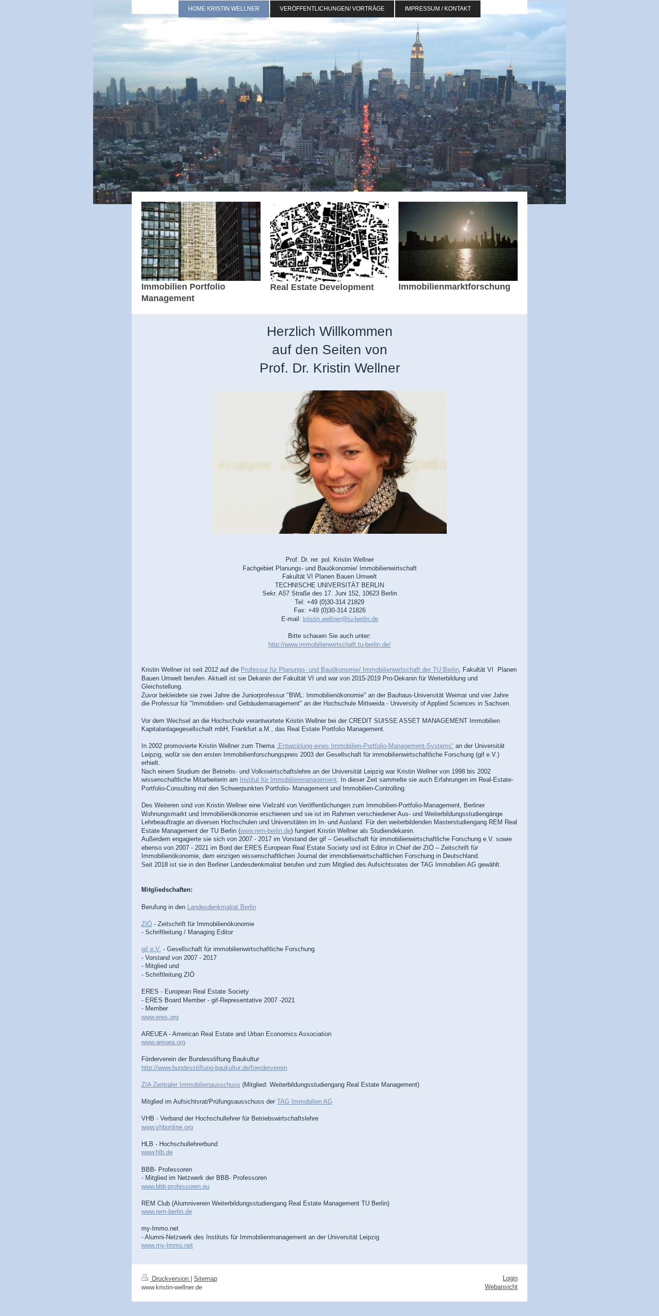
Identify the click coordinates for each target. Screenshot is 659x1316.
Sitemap (205, 1278)
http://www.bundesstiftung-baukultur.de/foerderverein (214, 1067)
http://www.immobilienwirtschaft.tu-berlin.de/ (329, 644)
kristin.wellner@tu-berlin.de (340, 619)
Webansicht (501, 1286)
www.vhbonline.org (167, 1127)
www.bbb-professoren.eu (175, 1186)
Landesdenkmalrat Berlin (221, 907)
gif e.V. (151, 949)
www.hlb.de (157, 1152)
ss (236, 1084)
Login (510, 1278)
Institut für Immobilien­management (288, 779)
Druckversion (170, 1278)
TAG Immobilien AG (304, 1101)
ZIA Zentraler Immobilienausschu (187, 1084)
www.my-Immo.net (167, 1245)
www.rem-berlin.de (265, 830)
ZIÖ (146, 924)
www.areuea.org (163, 1042)
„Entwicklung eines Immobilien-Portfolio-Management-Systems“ (364, 745)
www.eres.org (159, 1017)
